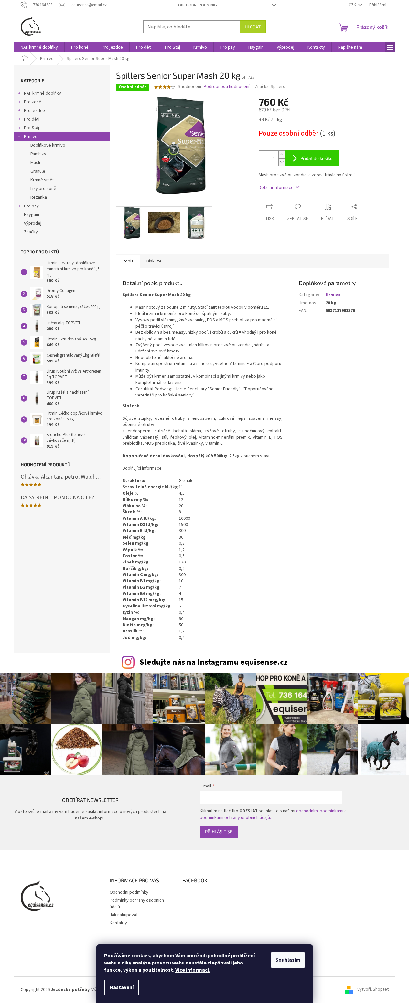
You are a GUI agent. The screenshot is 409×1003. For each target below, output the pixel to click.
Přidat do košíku (316, 158)
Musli (35, 163)
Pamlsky (38, 154)
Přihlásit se (218, 831)
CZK (353, 5)
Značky (31, 232)
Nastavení (122, 987)
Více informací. (192, 970)
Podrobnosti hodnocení (226, 87)
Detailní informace (276, 187)
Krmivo (31, 136)
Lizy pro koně (43, 188)
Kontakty (118, 923)
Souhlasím (287, 960)
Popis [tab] (128, 261)
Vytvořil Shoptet (373, 989)
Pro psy (31, 206)
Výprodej (32, 223)
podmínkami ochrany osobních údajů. (235, 817)
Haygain (31, 214)
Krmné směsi (43, 180)
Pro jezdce (34, 110)
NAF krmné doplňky (42, 93)
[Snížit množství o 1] (281, 162)
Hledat (253, 26)
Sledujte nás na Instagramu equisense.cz (213, 662)
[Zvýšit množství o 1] (281, 154)
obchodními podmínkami (319, 811)
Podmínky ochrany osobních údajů (137, 903)
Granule (37, 171)
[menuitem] (39, 47)
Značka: (270, 87)
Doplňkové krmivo (47, 145)
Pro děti (31, 119)
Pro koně (32, 102)
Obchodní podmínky (198, 5)
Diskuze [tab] (154, 261)
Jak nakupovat (124, 915)
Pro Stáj (31, 128)
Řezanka (38, 197)
